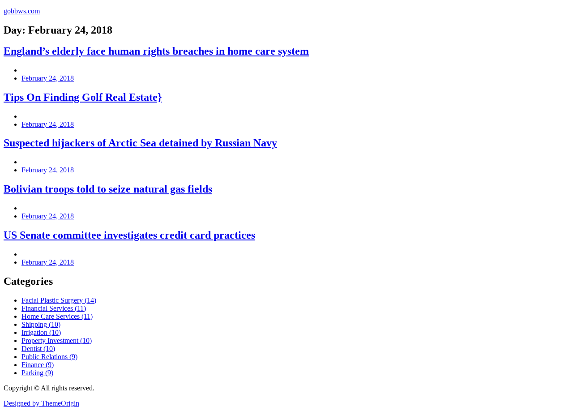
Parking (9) (37, 373)
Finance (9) (37, 364)
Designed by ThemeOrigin (41, 403)
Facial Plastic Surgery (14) (58, 300)
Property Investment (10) (56, 340)
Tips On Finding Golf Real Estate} (83, 97)
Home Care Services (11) (57, 316)
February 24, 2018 (47, 78)
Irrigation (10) (41, 332)
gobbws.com (22, 11)
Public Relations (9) (49, 356)
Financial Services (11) (53, 308)
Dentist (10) (38, 348)
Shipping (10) (40, 324)
